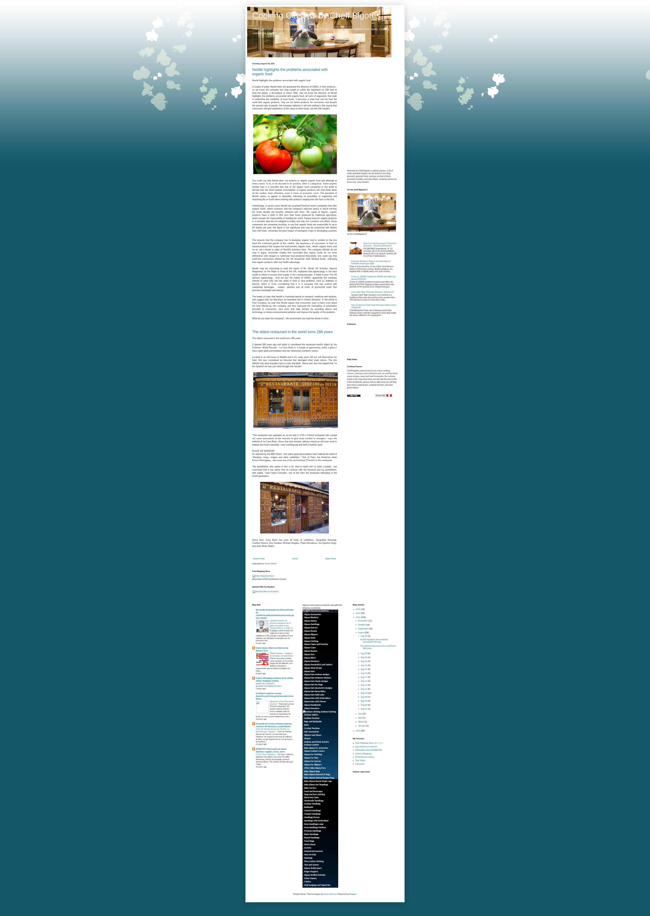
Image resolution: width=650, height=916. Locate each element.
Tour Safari (360, 760)
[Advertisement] (375, 86)
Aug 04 (364, 701)
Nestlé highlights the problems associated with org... (374, 640)
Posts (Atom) (270, 563)
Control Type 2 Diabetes (266, 754)
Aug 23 (364, 661)
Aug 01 (364, 709)
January (362, 726)
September (363, 629)
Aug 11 (364, 689)
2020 (358, 609)
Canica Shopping (363, 753)
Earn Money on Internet (366, 746)
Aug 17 (364, 677)
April (360, 718)
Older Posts (330, 558)
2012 (358, 613)
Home (295, 558)
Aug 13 (364, 685)
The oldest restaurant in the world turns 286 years (292, 332)
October (362, 625)
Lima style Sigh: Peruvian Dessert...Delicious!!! (372, 292)
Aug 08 (364, 697)
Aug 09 (364, 693)
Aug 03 (364, 705)
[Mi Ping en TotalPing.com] (354, 396)
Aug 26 (364, 657)
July (360, 714)
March (361, 722)
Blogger (352, 894)
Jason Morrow (330, 894)
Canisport (359, 764)
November (363, 621)
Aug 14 (364, 681)
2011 (358, 617)
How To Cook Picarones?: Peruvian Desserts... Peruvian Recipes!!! (379, 244)
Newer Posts (259, 558)
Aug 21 (364, 665)
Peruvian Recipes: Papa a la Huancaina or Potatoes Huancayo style (371, 262)
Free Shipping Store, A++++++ (369, 743)
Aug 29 (364, 653)
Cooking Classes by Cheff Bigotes (316, 15)
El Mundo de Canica (364, 757)
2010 (358, 731)
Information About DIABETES (368, 750)
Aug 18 (364, 673)
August (361, 632)
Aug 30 (364, 636)
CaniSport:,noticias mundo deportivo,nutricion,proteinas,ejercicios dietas (275, 696)
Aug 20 (364, 669)
